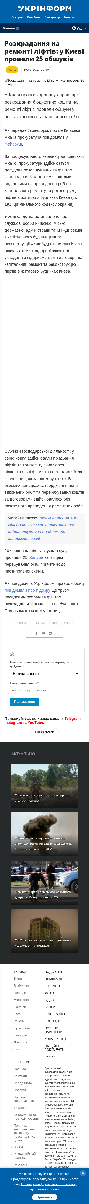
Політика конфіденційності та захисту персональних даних (26, 1133)
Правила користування (24, 1098)
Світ (17, 1014)
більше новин (44, 731)
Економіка (21, 1000)
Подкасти (53, 972)
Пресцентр (52, 17)
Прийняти (44, 1197)
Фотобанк (34, 17)
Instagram (13, 723)
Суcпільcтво (22, 1028)
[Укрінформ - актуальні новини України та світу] (44, 8)
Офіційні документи (54, 1047)
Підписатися (24, 701)
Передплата (23, 1083)
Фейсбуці (13, 144)
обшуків (36, 557)
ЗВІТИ (18, 1147)
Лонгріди (52, 1021)
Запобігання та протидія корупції (26, 1116)
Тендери (20, 1107)
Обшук (40, 622)
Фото (49, 993)
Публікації (53, 979)
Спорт (18, 1049)
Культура (20, 1035)
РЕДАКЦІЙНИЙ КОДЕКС (25, 1156)
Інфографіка (55, 1014)
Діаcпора (20, 1042)
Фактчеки (20, 1007)
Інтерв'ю (52, 986)
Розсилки (20, 1165)
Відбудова (21, 985)
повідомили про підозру (27, 590)
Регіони (19, 1021)
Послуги (17, 17)
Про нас (20, 1069)
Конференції (55, 1039)
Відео (49, 1000)
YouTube (35, 723)
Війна (18, 978)
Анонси (68, 17)
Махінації (23, 622)
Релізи (50, 1056)
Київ (54, 622)
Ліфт (67, 622)
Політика (20, 992)
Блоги (49, 1007)
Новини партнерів (53, 1030)
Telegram (73, 719)
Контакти (20, 1076)
